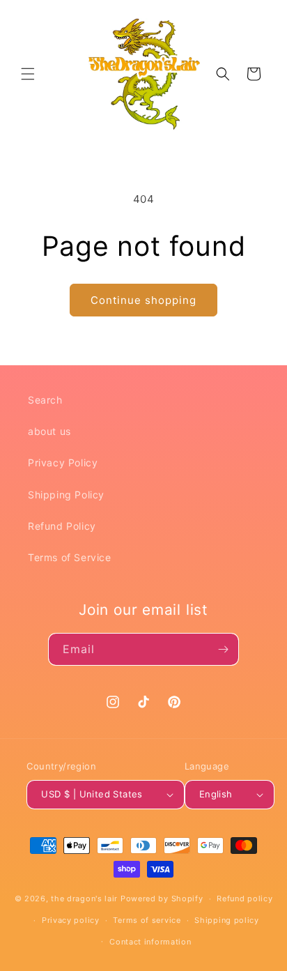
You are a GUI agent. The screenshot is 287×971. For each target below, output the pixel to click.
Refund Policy (62, 526)
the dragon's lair (84, 898)
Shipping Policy (66, 494)
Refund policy (244, 898)
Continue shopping (143, 300)
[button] (28, 74)
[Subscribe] (223, 649)
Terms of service (146, 920)
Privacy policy (71, 920)
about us (49, 431)
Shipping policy (226, 920)
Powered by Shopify (162, 898)
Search (45, 400)
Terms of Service (69, 557)
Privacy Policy (63, 462)
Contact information (150, 942)
